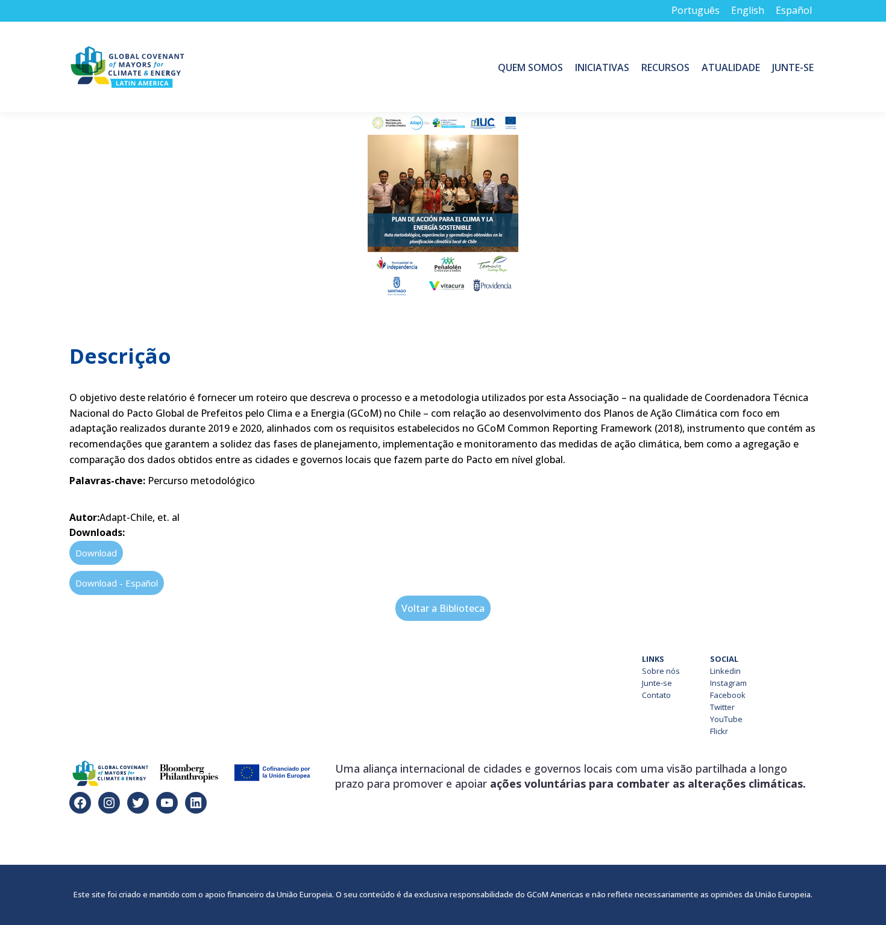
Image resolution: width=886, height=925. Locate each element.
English (747, 10)
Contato (656, 695)
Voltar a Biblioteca (443, 608)
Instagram (728, 682)
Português (695, 10)
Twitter (722, 707)
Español (794, 10)
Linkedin (725, 670)
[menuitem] (530, 66)
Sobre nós (661, 670)
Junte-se (657, 682)
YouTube (726, 719)
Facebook (728, 695)
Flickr (719, 731)
